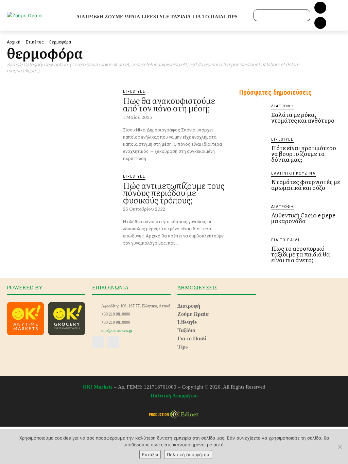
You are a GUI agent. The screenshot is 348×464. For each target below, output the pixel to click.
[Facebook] (320, 8)
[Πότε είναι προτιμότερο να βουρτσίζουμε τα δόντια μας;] (252, 150)
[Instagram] (320, 23)
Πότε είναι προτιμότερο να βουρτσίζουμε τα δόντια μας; (303, 153)
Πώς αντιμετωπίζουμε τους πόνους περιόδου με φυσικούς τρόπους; (173, 192)
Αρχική (13, 42)
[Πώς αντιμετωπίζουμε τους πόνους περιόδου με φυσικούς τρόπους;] (61, 205)
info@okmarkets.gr (117, 330)
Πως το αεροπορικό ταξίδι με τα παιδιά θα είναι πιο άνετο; (300, 254)
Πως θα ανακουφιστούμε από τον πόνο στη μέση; (169, 104)
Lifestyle (134, 91)
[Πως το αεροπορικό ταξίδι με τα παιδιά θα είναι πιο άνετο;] (252, 250)
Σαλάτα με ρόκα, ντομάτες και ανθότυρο (302, 117)
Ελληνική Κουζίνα (293, 173)
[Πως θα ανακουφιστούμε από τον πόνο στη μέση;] (61, 120)
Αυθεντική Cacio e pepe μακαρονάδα (303, 218)
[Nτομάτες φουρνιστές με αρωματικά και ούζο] (252, 184)
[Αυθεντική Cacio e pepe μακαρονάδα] (252, 217)
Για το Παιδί (285, 240)
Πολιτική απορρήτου (188, 454)
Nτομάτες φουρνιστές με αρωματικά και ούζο (305, 184)
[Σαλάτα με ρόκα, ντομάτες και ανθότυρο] (252, 117)
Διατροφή (282, 106)
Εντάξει (150, 454)
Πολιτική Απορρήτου (174, 395)
